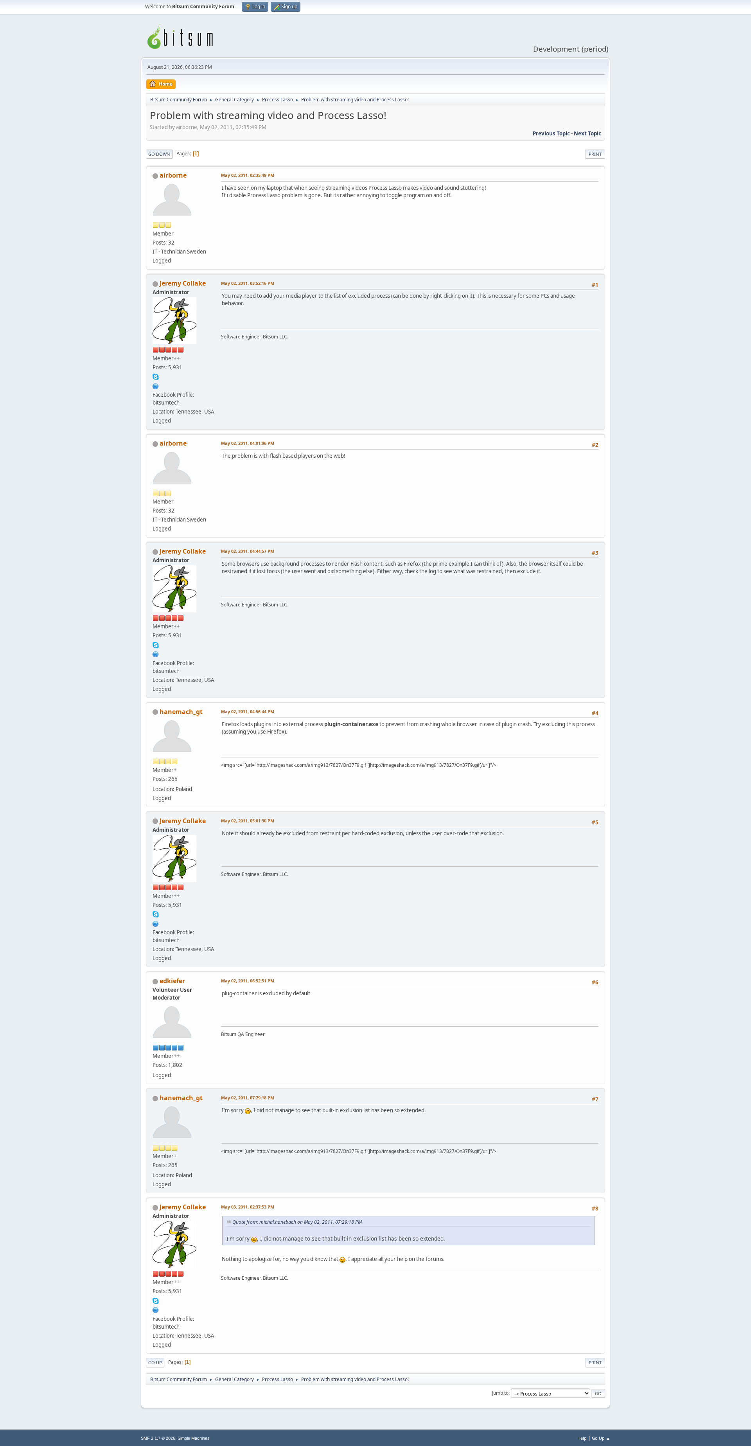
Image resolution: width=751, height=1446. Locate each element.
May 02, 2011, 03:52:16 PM (247, 283)
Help (582, 1438)
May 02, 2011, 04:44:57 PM (247, 551)
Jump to (500, 1393)
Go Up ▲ (601, 1438)
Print (595, 154)
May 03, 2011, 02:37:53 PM (247, 1207)
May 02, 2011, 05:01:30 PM (247, 821)
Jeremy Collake (183, 283)
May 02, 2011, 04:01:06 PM (247, 443)
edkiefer (172, 981)
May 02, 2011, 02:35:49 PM (247, 175)
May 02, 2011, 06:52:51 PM (247, 981)
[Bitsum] (156, 385)
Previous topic (551, 133)
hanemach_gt (181, 711)
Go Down (159, 154)
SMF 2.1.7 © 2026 (158, 1438)
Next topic (587, 133)
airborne (173, 175)
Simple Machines (194, 1438)
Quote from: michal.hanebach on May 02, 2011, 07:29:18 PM (297, 1222)
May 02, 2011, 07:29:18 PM (247, 1098)
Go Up (155, 1362)
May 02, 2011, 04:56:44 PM (247, 711)
